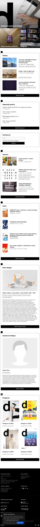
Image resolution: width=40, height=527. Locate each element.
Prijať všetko (20, 522)
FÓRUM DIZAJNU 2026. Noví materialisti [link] (27, 170)
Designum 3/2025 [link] (26, 451)
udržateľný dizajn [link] (22, 191)
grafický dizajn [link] (22, 87)
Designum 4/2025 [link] (8, 451)
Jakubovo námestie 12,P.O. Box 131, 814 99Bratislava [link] (25, 477)
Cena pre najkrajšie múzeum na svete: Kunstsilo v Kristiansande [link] (28, 61)
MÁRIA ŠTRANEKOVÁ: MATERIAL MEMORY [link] (25, 184)
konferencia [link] (29, 87)
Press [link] (2, 477)
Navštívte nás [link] (4, 478)
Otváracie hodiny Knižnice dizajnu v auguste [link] (27, 44)
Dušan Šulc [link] (6, 370)
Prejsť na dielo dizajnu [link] (20, 326)
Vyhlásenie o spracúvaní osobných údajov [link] (9, 480)
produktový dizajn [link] (23, 77)
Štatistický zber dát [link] (5, 483)
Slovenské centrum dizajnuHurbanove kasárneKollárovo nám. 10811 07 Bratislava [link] (6, 490)
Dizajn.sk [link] (10, 295)
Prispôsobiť (7, 522)
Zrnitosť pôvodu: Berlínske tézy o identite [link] (27, 83)
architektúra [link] (22, 66)
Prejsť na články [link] (20, 95)
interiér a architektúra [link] (30, 66)
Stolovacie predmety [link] (7, 297)
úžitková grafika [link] (6, 372)
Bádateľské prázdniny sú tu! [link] (10, 116)
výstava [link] (29, 77)
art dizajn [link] (5, 295)
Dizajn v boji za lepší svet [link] (26, 71)
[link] (2, 525)
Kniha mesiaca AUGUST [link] (9, 46)
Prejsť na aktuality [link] (20, 128)
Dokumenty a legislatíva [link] (6, 476)
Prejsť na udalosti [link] (20, 196)
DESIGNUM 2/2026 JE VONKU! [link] (11, 26)
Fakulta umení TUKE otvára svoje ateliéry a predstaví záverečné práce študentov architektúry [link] (23, 235)
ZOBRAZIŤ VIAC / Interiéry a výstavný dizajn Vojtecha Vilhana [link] (23, 210)
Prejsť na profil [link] (20, 388)
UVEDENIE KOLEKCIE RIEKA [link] (18, 222)
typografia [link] (21, 89)
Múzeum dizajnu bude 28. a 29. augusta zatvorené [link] (16, 107)
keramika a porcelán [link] (17, 295)
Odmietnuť (13, 522)
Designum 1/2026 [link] (26, 423)
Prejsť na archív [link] (20, 459)
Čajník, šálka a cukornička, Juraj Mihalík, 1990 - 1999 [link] (18, 293)
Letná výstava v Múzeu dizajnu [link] (26, 159)
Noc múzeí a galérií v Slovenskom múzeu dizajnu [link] (22, 246)
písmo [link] (34, 87)
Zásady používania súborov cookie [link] (12, 520)
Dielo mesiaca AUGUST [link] (9, 121)
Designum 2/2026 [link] (30, 64)
